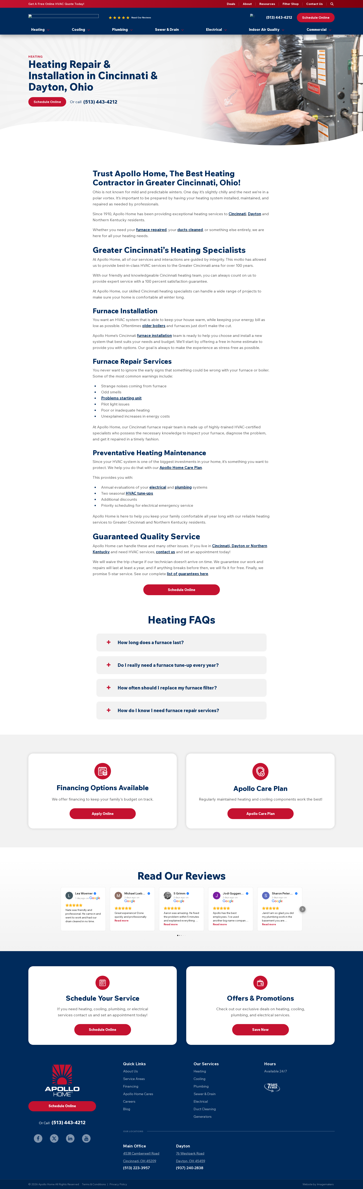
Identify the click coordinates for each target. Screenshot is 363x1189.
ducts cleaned (190, 229)
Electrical (214, 29)
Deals (231, 4)
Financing (130, 1086)
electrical (157, 487)
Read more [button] (122, 920)
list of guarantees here (187, 573)
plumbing (183, 487)
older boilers (153, 325)
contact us (165, 551)
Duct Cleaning (205, 1109)
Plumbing (120, 29)
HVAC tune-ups (139, 493)
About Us (130, 1071)
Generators (203, 1116)
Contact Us (314, 4)
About (247, 4)
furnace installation (154, 335)
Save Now (260, 1029)
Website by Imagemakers (318, 1184)
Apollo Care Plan (260, 813)
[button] (60, 909)
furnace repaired (151, 229)
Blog (126, 1109)
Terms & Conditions (94, 1184)
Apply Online (103, 813)
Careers (129, 1101)
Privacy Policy (118, 1184)
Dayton (254, 213)
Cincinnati (237, 213)
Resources (267, 4)
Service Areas (134, 1079)
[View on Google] (69, 895)
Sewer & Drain (167, 29)
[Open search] (332, 4)
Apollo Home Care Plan (181, 467)
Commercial (317, 29)
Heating (38, 29)
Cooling (78, 29)
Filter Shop (291, 4)
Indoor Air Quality (264, 29)
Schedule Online (102, 1029)
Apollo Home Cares (138, 1094)
